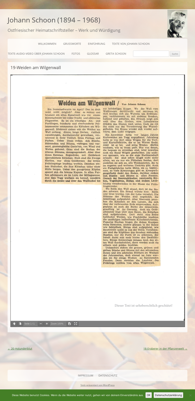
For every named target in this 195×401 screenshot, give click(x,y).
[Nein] (190, 395)
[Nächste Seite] (20, 324)
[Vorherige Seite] (14, 324)
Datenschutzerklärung (168, 395)
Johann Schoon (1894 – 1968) (54, 20)
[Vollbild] (75, 324)
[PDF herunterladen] (69, 324)
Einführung (96, 43)
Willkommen (47, 43)
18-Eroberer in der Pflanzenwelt (165, 348)
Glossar (93, 53)
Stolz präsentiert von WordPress (98, 385)
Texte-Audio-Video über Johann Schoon (36, 53)
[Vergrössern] (47, 324)
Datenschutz (107, 375)
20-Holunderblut (20, 348)
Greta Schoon (116, 53)
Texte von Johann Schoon (131, 43)
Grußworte (72, 43)
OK (148, 395)
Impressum (85, 375)
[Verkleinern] (41, 324)
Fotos (76, 53)
